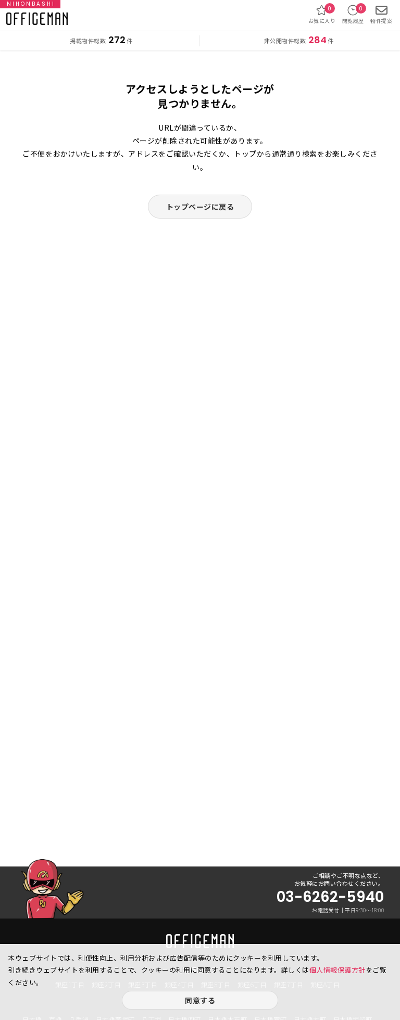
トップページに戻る (200, 206)
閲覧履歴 (353, 14)
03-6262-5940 (330, 897)
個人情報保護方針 (337, 970)
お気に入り (322, 14)
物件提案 (381, 20)
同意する (200, 1000)
